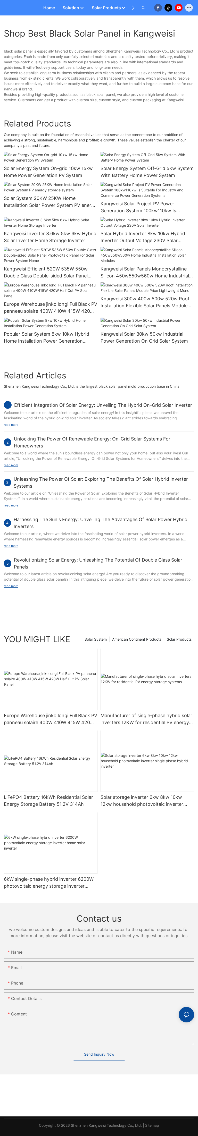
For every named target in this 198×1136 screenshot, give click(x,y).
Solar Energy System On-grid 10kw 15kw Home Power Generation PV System (48, 172)
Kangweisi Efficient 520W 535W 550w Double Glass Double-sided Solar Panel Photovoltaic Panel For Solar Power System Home (46, 272)
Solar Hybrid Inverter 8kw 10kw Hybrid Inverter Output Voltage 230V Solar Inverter (143, 237)
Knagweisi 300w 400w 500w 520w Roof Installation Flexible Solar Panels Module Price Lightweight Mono (145, 302)
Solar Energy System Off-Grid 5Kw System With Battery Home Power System (147, 172)
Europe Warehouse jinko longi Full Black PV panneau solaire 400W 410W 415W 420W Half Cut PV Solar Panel (50, 308)
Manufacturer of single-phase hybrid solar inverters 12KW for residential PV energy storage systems (146, 719)
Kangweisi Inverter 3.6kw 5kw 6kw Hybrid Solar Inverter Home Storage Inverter (50, 237)
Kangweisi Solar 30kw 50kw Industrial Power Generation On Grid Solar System (144, 337)
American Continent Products (136, 639)
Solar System (96, 639)
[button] (133, 7)
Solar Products (179, 639)
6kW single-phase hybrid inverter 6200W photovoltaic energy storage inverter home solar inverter (49, 882)
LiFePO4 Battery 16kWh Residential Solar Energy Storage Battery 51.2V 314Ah (48, 800)
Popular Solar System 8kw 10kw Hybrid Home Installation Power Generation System (46, 337)
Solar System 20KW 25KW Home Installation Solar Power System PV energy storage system (50, 202)
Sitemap (152, 1125)
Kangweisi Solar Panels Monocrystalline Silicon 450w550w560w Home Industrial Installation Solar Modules (145, 272)
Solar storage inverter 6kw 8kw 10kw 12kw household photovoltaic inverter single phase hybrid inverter (142, 801)
